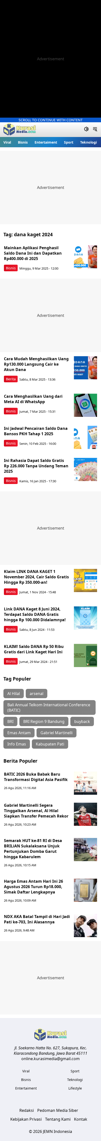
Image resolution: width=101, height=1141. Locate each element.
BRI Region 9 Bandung (43, 721)
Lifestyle (75, 1088)
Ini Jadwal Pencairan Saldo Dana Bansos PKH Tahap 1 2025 (36, 431)
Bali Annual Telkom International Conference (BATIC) (48, 707)
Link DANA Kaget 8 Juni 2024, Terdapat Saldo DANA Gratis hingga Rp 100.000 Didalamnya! (35, 614)
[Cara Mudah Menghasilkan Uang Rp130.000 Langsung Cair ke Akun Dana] (85, 367)
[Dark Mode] (86, 129)
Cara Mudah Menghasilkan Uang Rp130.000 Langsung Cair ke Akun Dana (36, 364)
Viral (7, 142)
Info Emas (16, 744)
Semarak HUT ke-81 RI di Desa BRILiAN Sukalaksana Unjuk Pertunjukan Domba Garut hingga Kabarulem (33, 848)
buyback (82, 721)
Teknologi (88, 142)
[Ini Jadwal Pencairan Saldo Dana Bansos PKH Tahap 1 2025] (85, 437)
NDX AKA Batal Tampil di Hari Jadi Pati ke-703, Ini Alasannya (37, 919)
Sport (68, 142)
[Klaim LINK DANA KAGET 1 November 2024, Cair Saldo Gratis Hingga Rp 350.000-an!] (85, 580)
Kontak (80, 1119)
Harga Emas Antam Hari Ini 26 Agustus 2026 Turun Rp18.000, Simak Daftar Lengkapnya (33, 887)
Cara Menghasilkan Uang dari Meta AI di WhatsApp (33, 399)
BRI (10, 721)
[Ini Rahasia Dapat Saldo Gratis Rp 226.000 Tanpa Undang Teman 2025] (85, 469)
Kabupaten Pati (50, 744)
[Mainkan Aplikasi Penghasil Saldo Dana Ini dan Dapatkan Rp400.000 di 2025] (85, 256)
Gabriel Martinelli (56, 732)
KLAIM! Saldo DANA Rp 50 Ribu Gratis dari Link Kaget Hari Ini (34, 649)
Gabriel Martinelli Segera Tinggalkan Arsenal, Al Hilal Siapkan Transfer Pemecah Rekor (36, 811)
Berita (11, 379)
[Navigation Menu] (95, 129)
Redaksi (26, 1110)
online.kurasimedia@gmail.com (50, 1058)
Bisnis (23, 142)
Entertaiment (46, 142)
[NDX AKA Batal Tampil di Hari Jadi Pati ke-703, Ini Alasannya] (85, 925)
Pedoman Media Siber (57, 1110)
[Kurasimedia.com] (19, 129)
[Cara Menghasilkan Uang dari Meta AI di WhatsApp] (85, 405)
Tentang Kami (58, 1119)
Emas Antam (19, 732)
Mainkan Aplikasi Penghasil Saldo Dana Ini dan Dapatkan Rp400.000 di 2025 (33, 253)
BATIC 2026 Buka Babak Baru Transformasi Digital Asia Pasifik (36, 776)
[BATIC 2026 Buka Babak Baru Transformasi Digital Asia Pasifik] (85, 783)
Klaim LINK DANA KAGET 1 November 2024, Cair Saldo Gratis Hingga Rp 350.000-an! (36, 577)
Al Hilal (13, 693)
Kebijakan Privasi (26, 1119)
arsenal (36, 693)
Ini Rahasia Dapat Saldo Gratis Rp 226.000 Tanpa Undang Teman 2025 (36, 466)
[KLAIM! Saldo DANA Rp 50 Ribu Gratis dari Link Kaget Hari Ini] (85, 655)
